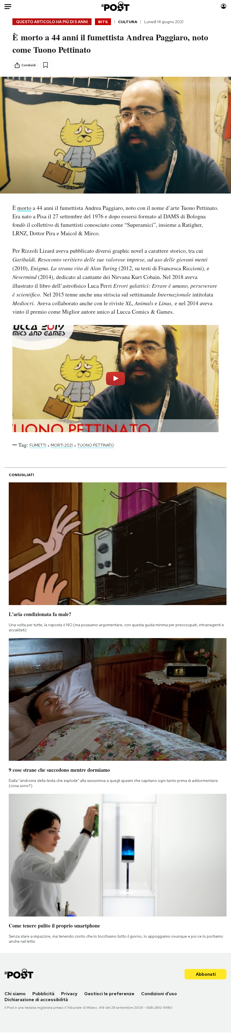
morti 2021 (62, 445)
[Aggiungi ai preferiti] (45, 65)
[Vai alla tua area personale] (223, 6)
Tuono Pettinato (95, 445)
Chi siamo (15, 994)
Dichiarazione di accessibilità (36, 1000)
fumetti (38, 445)
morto (24, 208)
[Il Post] (116, 6)
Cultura (127, 21)
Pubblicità (43, 994)
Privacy (69, 994)
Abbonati (206, 974)
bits (103, 21)
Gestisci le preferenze (109, 994)
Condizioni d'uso (159, 994)
